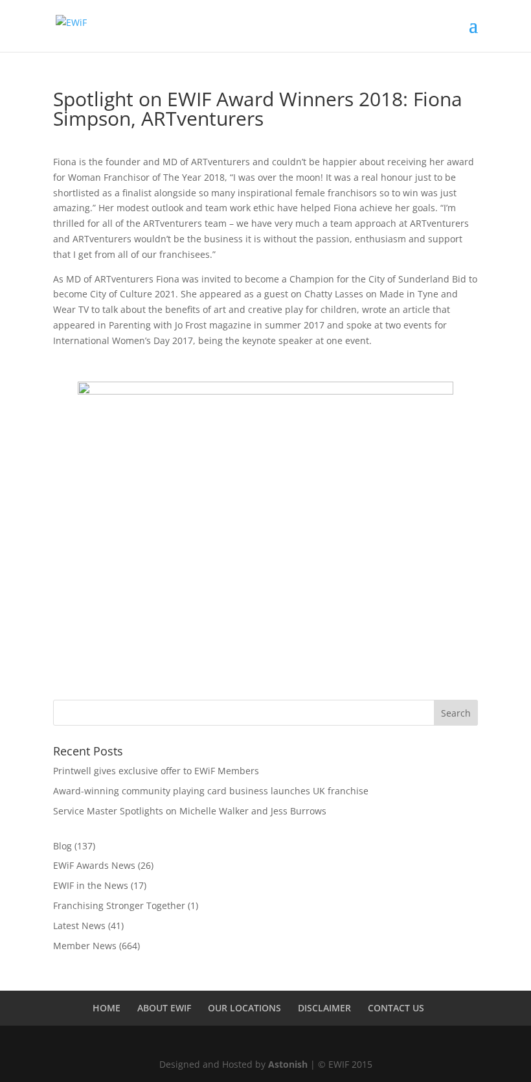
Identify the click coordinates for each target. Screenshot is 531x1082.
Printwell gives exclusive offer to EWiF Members (156, 771)
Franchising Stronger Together (119, 905)
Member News (85, 945)
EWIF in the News (90, 885)
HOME (106, 1008)
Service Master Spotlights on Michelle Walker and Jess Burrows (189, 811)
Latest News (79, 925)
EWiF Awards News (94, 865)
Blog (62, 846)
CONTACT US (396, 1008)
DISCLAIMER (324, 1008)
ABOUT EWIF (164, 1008)
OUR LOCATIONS (244, 1008)
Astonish (288, 1064)
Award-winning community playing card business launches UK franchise (210, 791)
